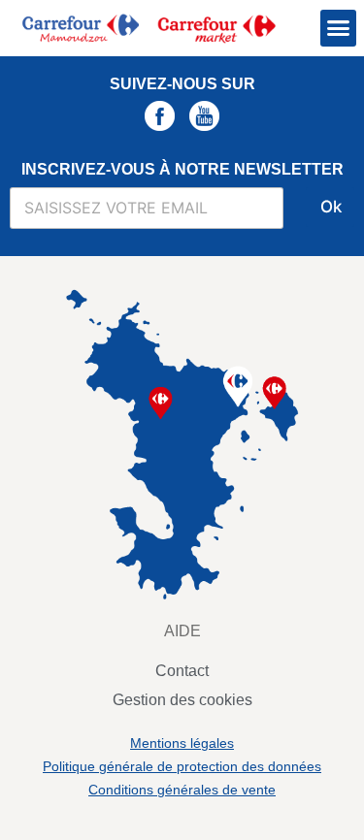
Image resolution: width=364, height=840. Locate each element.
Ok (331, 206)
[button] (338, 28)
